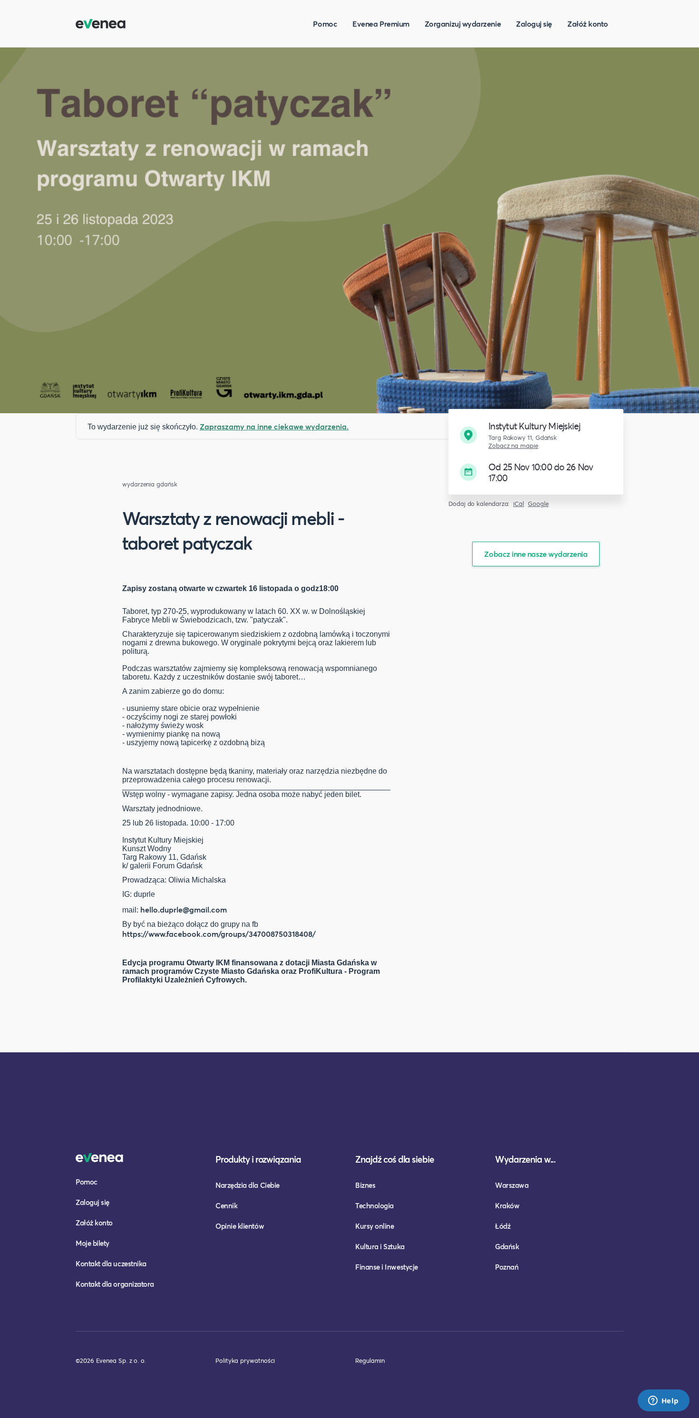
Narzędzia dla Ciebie (247, 1185)
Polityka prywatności (245, 1360)
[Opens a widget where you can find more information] (663, 1401)
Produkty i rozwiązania (258, 1159)
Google (538, 503)
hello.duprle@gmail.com (183, 909)
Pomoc (325, 24)
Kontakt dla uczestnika (111, 1263)
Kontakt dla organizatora (115, 1284)
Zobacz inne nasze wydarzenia (535, 554)
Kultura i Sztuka (380, 1246)
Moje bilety (92, 1243)
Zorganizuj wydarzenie (463, 24)
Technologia (374, 1205)
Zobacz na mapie (513, 445)
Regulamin (370, 1360)
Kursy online (374, 1226)
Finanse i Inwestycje (386, 1267)
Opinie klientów (239, 1226)
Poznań (506, 1267)
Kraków (507, 1205)
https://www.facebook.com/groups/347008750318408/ (219, 934)
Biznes (365, 1185)
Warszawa (511, 1185)
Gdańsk (507, 1246)
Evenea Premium (380, 24)
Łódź (502, 1226)
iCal (518, 503)
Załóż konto (587, 24)
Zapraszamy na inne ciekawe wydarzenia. (274, 426)
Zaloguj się (534, 24)
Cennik (226, 1205)
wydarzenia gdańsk (149, 484)
